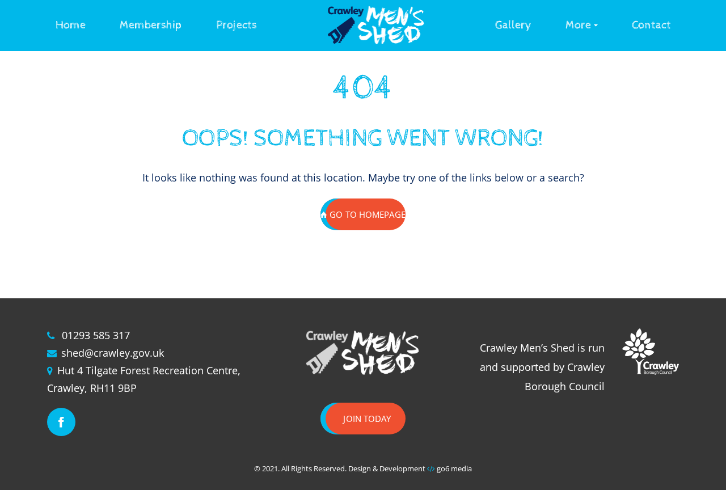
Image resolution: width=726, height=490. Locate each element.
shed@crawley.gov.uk (112, 353)
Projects (236, 25)
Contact (651, 25)
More (578, 25)
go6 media (454, 468)
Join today (367, 418)
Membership (151, 25)
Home (71, 25)
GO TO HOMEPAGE (367, 214)
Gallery (513, 25)
